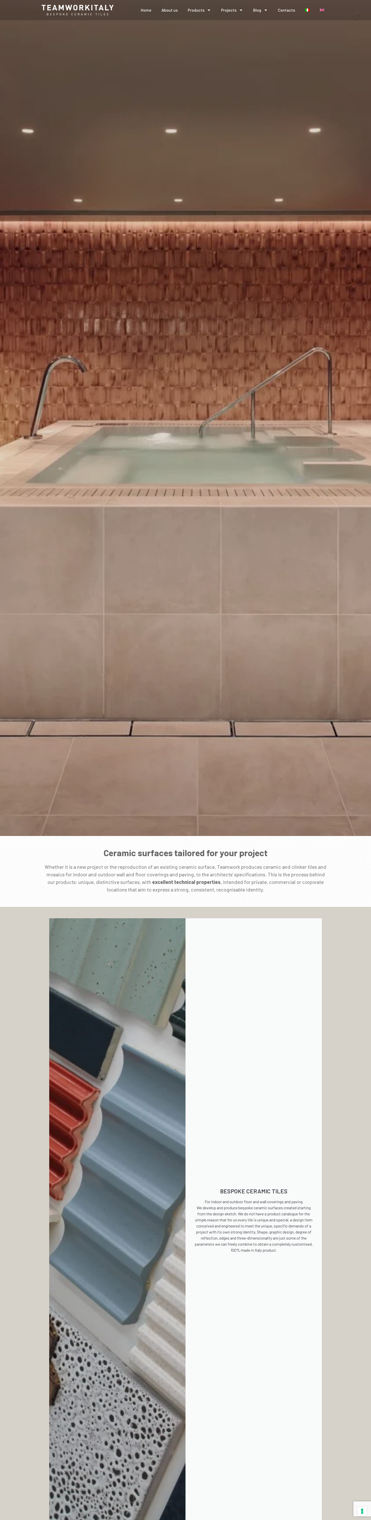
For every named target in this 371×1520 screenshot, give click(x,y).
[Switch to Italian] (307, 10)
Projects (228, 10)
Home (146, 10)
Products (196, 10)
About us (170, 10)
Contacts (286, 10)
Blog (257, 10)
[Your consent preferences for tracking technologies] (362, 1511)
